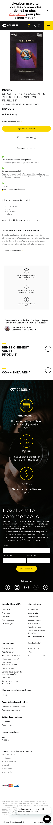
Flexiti (4, 695)
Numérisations (34, 623)
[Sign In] (34, 25)
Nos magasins (8, 620)
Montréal (8, 772)
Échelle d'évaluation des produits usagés (12, 673)
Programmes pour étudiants (10, 682)
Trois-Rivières (10, 761)
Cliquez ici (17, 14)
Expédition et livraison (11, 655)
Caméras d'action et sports (13, 707)
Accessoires (7, 725)
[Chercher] (29, 25)
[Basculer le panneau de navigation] (48, 25)
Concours (6, 678)
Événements (7, 648)
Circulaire (6, 609)
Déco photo (33, 613)
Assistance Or (8, 652)
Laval (6, 765)
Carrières (6, 616)
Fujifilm (5, 740)
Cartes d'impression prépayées (36, 632)
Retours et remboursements (9, 664)
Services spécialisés (36, 636)
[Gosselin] (10, 25)
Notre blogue (7, 623)
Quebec (7, 758)
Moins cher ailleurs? (10, 659)
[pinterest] (31, 148)
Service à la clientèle (36, 655)
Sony (4, 737)
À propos (6, 613)
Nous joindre (33, 648)
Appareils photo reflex (11, 710)
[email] (34, 148)
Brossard (8, 769)
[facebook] (27, 148)
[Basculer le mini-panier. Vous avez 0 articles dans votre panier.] (38, 25)
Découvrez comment (11, 251)
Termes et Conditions (42, 822)
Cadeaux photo (34, 620)
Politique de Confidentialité (13, 822)
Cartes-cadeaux (8, 668)
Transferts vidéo (34, 627)
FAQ (30, 652)
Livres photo (33, 616)
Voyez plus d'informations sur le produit (21, 220)
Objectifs (6, 722)
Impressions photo (36, 609)
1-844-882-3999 (8, 754)
